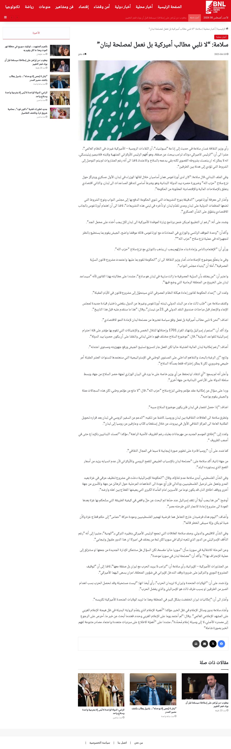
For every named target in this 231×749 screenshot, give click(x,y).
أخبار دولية (123, 7)
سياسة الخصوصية (100, 742)
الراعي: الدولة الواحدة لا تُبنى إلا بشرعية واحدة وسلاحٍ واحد (103, 712)
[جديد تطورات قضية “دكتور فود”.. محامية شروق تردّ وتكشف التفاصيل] (60, 113)
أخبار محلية (144, 7)
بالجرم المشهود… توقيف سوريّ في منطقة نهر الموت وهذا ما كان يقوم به (26, 48)
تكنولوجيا (12, 7)
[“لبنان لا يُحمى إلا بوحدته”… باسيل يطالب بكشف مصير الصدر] (153, 689)
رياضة (29, 7)
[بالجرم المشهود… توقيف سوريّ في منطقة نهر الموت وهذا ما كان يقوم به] (60, 50)
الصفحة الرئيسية (170, 7)
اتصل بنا (122, 742)
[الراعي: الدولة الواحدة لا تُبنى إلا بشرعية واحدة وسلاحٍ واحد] (101, 690)
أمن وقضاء (102, 7)
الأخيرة (36, 33)
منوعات (44, 7)
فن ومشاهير (64, 7)
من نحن (138, 742)
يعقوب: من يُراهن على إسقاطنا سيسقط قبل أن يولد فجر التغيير (207, 705)
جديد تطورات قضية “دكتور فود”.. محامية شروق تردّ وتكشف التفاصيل (27, 111)
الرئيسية (221, 29)
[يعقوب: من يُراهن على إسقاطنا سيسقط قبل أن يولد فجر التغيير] (205, 686)
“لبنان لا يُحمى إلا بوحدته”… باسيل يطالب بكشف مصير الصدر (156, 18)
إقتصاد (84, 7)
